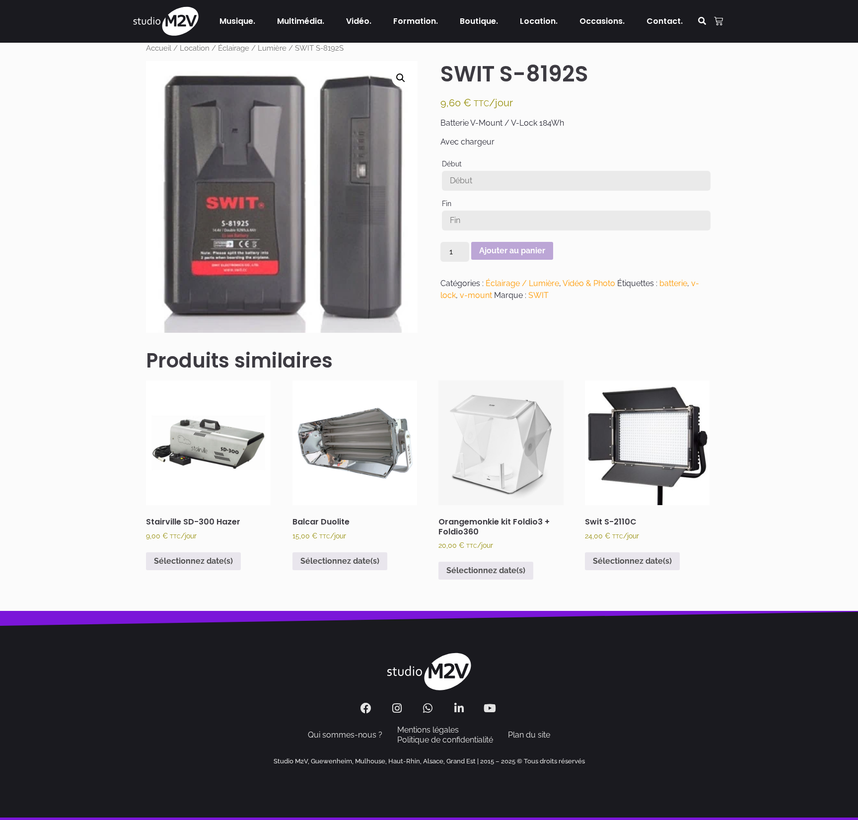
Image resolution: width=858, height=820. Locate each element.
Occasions (601, 21)
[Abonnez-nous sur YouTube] (491, 708)
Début (452, 164)
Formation (414, 21)
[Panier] (718, 21)
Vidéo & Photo (589, 283)
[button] (702, 21)
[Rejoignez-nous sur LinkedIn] (460, 708)
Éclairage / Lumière (252, 48)
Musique (236, 21)
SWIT (538, 295)
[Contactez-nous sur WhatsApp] (429, 708)
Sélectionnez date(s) (193, 561)
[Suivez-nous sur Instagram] (398, 708)
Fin (446, 204)
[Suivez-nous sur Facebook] (367, 708)
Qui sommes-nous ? (345, 735)
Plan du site (529, 735)
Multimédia (299, 21)
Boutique (478, 21)
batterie (673, 283)
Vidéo (357, 21)
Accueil (158, 48)
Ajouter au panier (512, 250)
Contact (663, 21)
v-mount (476, 295)
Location (538, 21)
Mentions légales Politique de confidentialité (445, 735)
